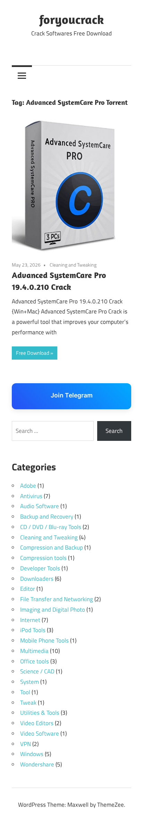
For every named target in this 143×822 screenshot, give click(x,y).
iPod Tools (32, 630)
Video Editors (36, 723)
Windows (31, 753)
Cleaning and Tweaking (73, 264)
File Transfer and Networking (56, 599)
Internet (30, 619)
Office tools (34, 661)
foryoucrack (71, 19)
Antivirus (31, 496)
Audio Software (39, 506)
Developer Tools (40, 568)
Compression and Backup (51, 547)
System (29, 681)
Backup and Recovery (46, 516)
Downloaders (36, 578)
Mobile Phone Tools (44, 640)
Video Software (39, 733)
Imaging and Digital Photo (52, 609)
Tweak (28, 702)
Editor (27, 588)
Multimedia (34, 650)
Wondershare (37, 764)
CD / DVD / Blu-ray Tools (50, 526)
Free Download (32, 353)
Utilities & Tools (39, 712)
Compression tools (43, 557)
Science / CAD (37, 671)
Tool (25, 692)
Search (114, 430)
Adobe (28, 485)
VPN (25, 743)
